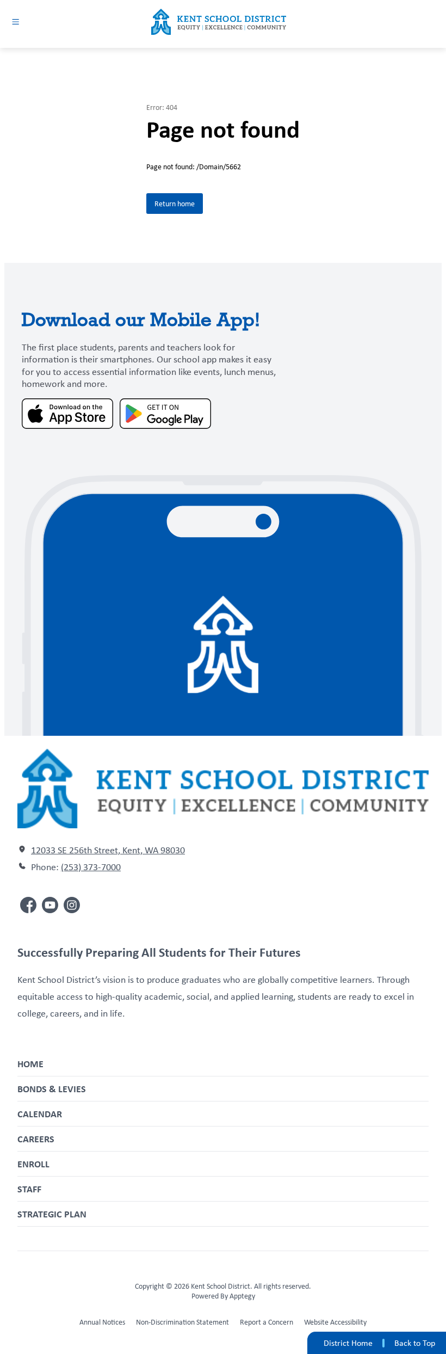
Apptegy (242, 1296)
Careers (35, 1139)
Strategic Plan (51, 1214)
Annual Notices (102, 1322)
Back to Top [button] (414, 1343)
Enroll (33, 1164)
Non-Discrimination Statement (182, 1322)
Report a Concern (266, 1322)
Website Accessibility (335, 1322)
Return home (174, 203)
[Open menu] (15, 21)
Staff (29, 1189)
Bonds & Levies (51, 1088)
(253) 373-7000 (91, 866)
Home (30, 1063)
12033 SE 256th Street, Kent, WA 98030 (108, 850)
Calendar (39, 1114)
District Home (348, 1343)
